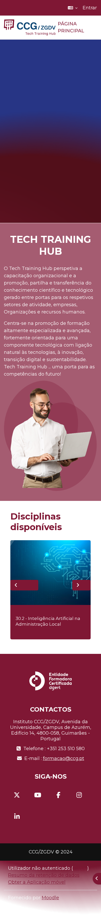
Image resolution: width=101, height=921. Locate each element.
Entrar (90, 8)
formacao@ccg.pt (63, 758)
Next (81, 585)
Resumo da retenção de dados (44, 875)
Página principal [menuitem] (71, 27)
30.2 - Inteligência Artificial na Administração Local (48, 621)
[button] (73, 8)
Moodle (50, 898)
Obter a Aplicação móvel (37, 882)
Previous (24, 585)
